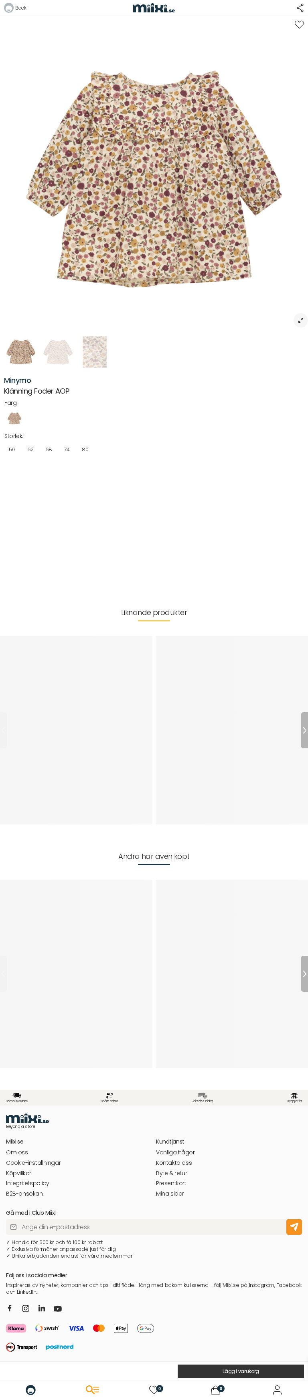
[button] (15, 9)
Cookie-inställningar (33, 1163)
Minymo (17, 380)
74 (67, 449)
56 (12, 449)
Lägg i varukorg (241, 1371)
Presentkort (171, 1183)
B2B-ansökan (24, 1193)
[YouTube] (58, 1310)
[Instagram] (25, 1309)
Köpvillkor (18, 1173)
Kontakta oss (174, 1163)
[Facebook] (9, 1309)
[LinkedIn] (41, 1309)
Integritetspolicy (27, 1183)
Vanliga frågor (175, 1152)
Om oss (17, 1152)
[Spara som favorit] (299, 24)
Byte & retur (171, 1173)
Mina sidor (170, 1193)
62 (30, 449)
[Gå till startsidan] (31, 1390)
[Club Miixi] (277, 1390)
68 (48, 449)
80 (85, 449)
